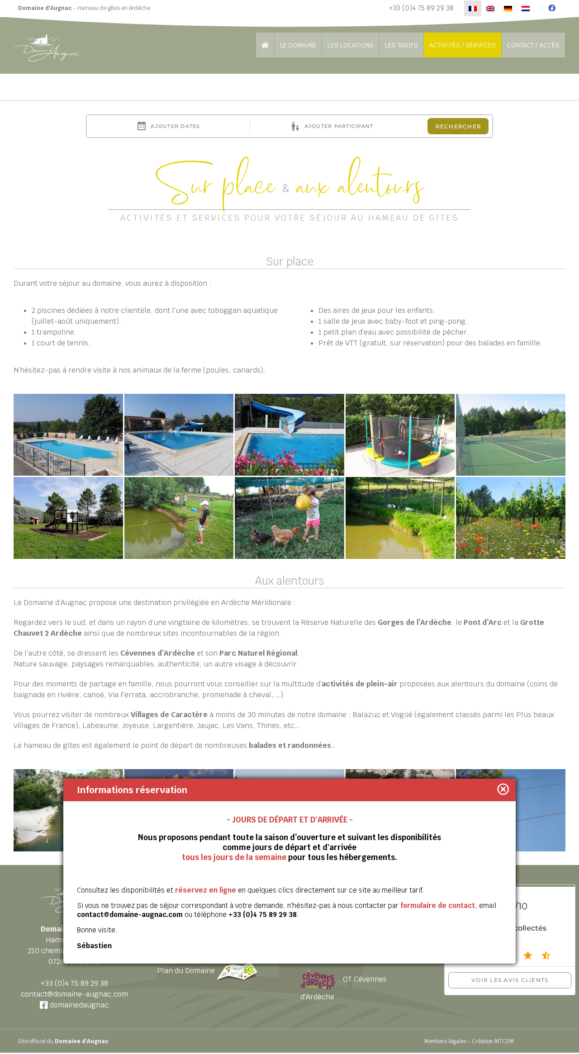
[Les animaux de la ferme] (289, 518)
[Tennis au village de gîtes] (510, 435)
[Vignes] (510, 518)
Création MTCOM (493, 1041)
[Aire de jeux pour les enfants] (68, 518)
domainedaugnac (78, 1005)
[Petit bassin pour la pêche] (179, 518)
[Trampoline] (400, 435)
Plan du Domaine (187, 970)
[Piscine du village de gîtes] (68, 435)
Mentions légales (445, 1041)
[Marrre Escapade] (400, 518)
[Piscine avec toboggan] (289, 435)
